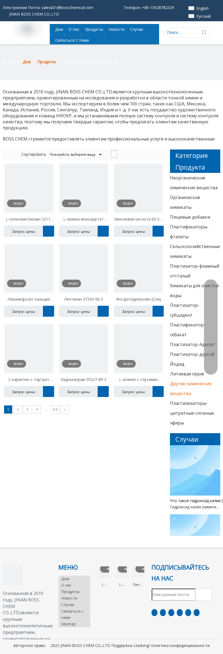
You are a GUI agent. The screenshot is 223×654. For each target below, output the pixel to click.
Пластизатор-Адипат (192, 344)
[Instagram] (188, 612)
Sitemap (68, 624)
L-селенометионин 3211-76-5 (29, 219)
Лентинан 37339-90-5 (83, 299)
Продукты (70, 591)
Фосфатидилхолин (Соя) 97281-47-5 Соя (138, 300)
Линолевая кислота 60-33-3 (138, 219)
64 (55, 409)
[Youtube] (180, 612)
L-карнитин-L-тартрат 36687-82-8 (28, 380)
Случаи (67, 604)
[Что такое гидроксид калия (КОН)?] (195, 494)
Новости (69, 598)
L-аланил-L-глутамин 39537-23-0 (138, 380)
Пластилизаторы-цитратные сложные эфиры (192, 413)
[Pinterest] (197, 612)
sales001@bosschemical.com (67, 7)
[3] (13, 575)
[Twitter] (171, 612)
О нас (66, 585)
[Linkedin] (163, 612)
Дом (65, 578)
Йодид (177, 364)
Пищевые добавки (190, 217)
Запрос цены (23, 231)
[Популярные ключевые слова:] (204, 32)
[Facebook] (154, 612)
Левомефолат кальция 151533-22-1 (29, 300)
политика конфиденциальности (180, 645)
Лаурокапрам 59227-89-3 (83, 379)
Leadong (141, 645)
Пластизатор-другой (192, 354)
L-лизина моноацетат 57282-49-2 (83, 219)
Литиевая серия (187, 374)
